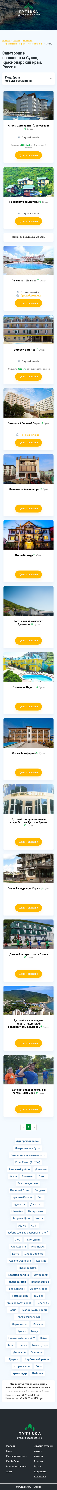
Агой (10, 1345)
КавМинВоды (12, 1461)
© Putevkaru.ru (23, 1487)
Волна (12, 1310)
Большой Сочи (19, 1190)
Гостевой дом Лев (24, 349)
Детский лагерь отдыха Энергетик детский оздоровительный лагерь (25, 1023)
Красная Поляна (22, 1197)
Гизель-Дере (40, 1345)
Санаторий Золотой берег (24, 423)
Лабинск (37, 1373)
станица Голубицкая (18, 1303)
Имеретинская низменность (27, 1155)
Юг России (27, 40)
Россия (16, 40)
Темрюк (39, 1295)
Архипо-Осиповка (20, 1260)
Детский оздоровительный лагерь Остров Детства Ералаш (28, 821)
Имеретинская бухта (27, 1148)
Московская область (16, 1466)
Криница (41, 1260)
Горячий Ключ (16, 1288)
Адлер (22, 1225)
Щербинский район (36, 1359)
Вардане (40, 1190)
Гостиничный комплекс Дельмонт (28, 623)
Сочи (34, 1225)
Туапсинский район (34, 1310)
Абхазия (38, 1451)
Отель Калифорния (24, 753)
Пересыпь (43, 1303)
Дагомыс (36, 1204)
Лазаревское (36, 1211)
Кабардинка (18, 1246)
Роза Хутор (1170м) (27, 1162)
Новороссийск (16, 1281)
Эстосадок (41, 1274)
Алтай (9, 1471)
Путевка (37, 1487)
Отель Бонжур (24, 555)
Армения (38, 1456)
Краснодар (20, 1373)
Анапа (13, 1176)
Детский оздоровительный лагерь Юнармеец (29, 1091)
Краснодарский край (15, 44)
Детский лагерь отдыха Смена (28, 954)
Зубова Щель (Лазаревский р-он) (27, 1232)
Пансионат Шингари (24, 280)
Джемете (41, 1169)
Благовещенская (27, 1183)
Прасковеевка (28, 1267)
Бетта (15, 1253)
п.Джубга (12, 1359)
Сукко (42, 1176)
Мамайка (17, 1211)
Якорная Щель (21, 1218)
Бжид (34, 1331)
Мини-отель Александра (24, 489)
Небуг (43, 1338)
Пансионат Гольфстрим (24, 201)
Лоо (17, 1239)
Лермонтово (20, 1324)
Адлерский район (27, 1141)
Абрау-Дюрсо (39, 1288)
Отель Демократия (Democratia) (28, 125)
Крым (9, 1451)
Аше (40, 1197)
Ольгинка (36, 1352)
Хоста (39, 1218)
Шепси (23, 1345)
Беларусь (38, 1461)
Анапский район (35, 44)
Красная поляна (18, 1274)
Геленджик (32, 1239)
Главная (6, 40)
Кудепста (19, 1204)
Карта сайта (40, 1476)
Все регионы (40, 1471)
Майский (38, 1324)
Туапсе (22, 1331)
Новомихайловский (28, 1317)
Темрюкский (20, 1295)
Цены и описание (28, 155)
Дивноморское (33, 1253)
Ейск (39, 1366)
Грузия (37, 1466)
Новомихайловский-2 (21, 1338)
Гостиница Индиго (24, 687)
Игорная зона (22, 1366)
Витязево (28, 1176)
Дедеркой (19, 1352)
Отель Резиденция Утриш (24, 888)
